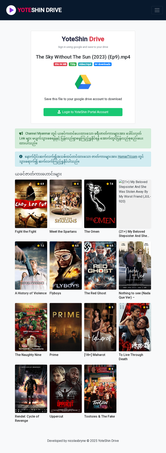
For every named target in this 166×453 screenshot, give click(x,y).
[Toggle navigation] (157, 10)
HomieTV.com (127, 156)
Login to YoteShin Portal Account (85, 112)
